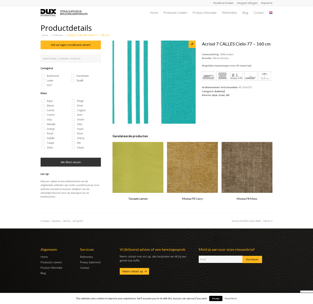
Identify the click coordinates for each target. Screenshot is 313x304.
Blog (43, 273)
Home (45, 35)
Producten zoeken (51, 262)
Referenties (86, 257)
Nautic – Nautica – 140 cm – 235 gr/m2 (63, 221)
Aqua (214, 95)
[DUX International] (64, 12)
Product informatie (51, 267)
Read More (231, 298)
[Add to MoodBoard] (192, 44)
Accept (216, 298)
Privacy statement (90, 262)
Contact (84, 267)
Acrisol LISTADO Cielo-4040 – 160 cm (251, 221)
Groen (222, 95)
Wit (227, 95)
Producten (57, 35)
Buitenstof (220, 91)
